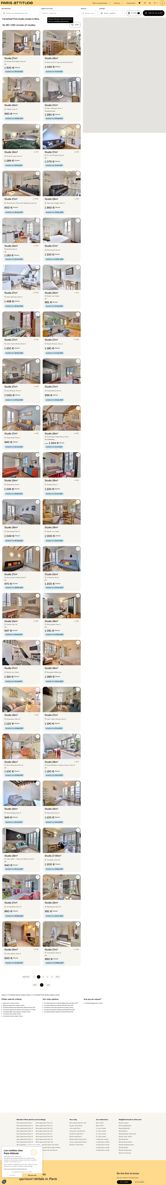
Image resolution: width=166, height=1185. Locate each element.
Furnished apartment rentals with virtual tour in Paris (19, 1010)
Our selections (102, 1119)
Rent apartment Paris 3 (25, 1128)
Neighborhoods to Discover (130, 1119)
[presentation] (102, 3)
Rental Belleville (124, 1128)
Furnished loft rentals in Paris (12, 1014)
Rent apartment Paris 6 (25, 1136)
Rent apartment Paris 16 (44, 1131)
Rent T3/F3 (100, 1126)
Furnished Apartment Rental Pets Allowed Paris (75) (19, 1007)
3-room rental (101, 1131)
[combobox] (22, 13)
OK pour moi (32, 1175)
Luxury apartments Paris (78, 1142)
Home (4, 995)
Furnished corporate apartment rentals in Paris (58, 1007)
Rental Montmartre (125, 1142)
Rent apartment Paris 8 (25, 1142)
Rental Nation (123, 1147)
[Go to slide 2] (22, 52)
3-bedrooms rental (102, 1145)
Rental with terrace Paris (78, 1139)
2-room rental (101, 1128)
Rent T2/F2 (100, 1123)
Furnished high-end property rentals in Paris (16, 1012)
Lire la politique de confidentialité (15, 1169)
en (155, 3)
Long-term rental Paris (77, 1131)
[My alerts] (144, 3)
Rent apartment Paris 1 (24, 1123)
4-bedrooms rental (102, 1147)
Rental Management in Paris (94, 1003)
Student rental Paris (76, 1134)
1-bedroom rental (102, 1139)
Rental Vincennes (125, 1153)
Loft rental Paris (74, 1128)
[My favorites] (139, 3)
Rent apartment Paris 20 (44, 1142)
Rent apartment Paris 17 (44, 1134)
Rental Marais (123, 1139)
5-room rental (101, 1136)
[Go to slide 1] (20, 52)
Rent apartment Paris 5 (25, 1134)
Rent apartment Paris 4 (25, 1131)
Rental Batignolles (125, 1126)
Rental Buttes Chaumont (127, 1134)
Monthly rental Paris (76, 1145)
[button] (4, 1181)
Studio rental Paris (75, 1126)
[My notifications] (149, 3)
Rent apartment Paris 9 (25, 1145)
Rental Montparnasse (126, 1145)
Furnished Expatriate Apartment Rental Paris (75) (59, 1010)
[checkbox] (38, 33)
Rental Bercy (123, 1131)
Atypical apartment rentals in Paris (13, 1005)
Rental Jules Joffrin (125, 1136)
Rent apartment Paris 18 (44, 1136)
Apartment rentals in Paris (11, 1003)
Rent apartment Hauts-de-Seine (47, 1145)
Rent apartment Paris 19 (44, 1139)
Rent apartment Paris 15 (44, 1128)
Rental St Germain (125, 1150)
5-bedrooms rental (102, 1150)
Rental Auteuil (124, 1123)
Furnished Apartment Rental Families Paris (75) (58, 1005)
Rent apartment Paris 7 (25, 1139)
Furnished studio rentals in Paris (19, 995)
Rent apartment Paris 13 (44, 1123)
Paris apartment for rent (77, 1123)
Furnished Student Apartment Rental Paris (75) (58, 1012)
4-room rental (101, 1134)
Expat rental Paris (75, 1136)
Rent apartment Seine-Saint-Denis (48, 1147)
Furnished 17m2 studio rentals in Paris (46, 995)
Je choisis (12, 1175)
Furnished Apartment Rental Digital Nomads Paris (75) (61, 1003)
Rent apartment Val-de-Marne (46, 1150)
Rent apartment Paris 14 (44, 1126)
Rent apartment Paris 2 (25, 1126)
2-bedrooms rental (102, 1142)
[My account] (162, 3)
